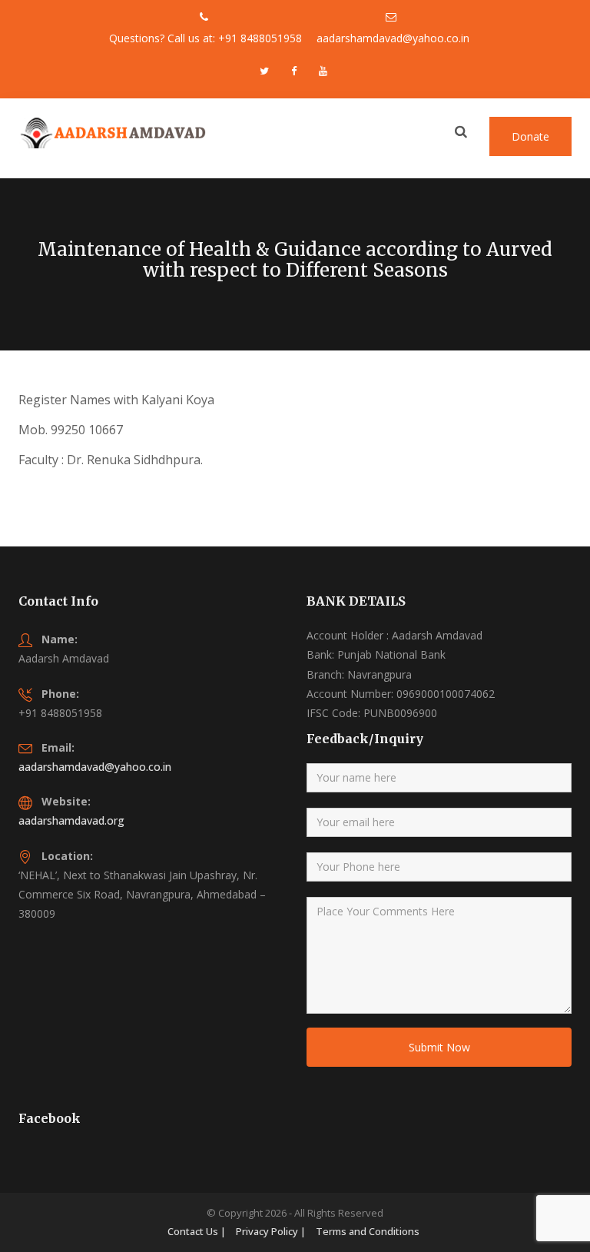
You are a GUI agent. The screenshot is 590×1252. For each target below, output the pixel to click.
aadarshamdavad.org (71, 820)
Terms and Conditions (367, 1231)
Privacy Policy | (271, 1231)
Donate (530, 136)
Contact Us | (196, 1231)
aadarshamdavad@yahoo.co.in (94, 766)
